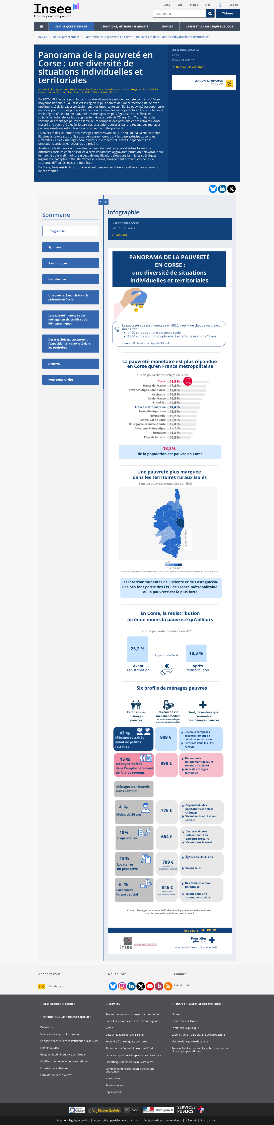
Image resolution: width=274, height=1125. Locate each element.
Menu (166, 4)
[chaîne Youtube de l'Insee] (150, 986)
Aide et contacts (115, 1085)
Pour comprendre (60, 379)
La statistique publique (185, 1028)
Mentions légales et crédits (73, 1120)
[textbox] (179, 13)
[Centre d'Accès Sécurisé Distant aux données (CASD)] (132, 1113)
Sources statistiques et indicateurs (60, 1034)
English (234, 4)
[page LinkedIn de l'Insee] (131, 986)
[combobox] (196, 13)
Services (167, 26)
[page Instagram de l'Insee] (121, 986)
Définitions (46, 1027)
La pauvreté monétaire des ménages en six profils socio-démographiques (68, 319)
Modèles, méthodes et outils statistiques (64, 1061)
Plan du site (208, 1120)
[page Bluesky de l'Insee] (112, 986)
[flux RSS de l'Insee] (168, 986)
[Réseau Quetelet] (105, 1113)
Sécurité (191, 1120)
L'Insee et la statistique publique (209, 26)
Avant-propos (57, 263)
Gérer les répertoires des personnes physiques (133, 1055)
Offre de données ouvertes (56, 1075)
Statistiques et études (71, 26)
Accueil (42, 37)
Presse (194, 4)
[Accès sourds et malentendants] (220, 6)
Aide (207, 4)
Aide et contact (183, 985)
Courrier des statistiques (54, 1068)
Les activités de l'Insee (185, 1021)
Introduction (57, 279)
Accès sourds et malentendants (162, 1120)
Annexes (54, 363)
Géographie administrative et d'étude (62, 1054)
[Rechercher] (210, 13)
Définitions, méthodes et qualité (124, 26)
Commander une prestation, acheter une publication (130, 1070)
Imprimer (121, 235)
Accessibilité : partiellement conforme (116, 1120)
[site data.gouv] (159, 1113)
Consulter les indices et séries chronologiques (132, 1021)
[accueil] (41, 26)
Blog (180, 4)
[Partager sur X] (231, 188)
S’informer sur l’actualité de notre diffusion (131, 1048)
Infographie (57, 231)
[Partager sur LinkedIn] (222, 189)
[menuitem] (41, 26)
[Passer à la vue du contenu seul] (101, 201)
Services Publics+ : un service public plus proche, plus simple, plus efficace (200, 1049)
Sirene (109, 1028)
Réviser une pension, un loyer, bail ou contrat (132, 1014)
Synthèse (54, 247)
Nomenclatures (49, 1047)
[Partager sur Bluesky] (212, 189)
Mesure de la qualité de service (190, 1041)
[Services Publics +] (191, 1113)
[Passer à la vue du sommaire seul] (106, 201)
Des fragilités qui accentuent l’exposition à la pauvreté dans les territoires (69, 343)
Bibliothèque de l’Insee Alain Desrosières (129, 1062)
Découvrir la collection (190, 67)
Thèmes (227, 13)
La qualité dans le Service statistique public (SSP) (69, 1041)
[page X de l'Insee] (140, 986)
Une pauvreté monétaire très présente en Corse (68, 297)
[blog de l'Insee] (159, 986)
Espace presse (114, 1092)
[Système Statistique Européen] (77, 1113)
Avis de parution (58, 986)
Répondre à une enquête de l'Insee (126, 1041)
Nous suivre (113, 1078)
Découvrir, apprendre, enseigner (125, 1034)
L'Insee (176, 1014)
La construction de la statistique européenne (198, 1034)
